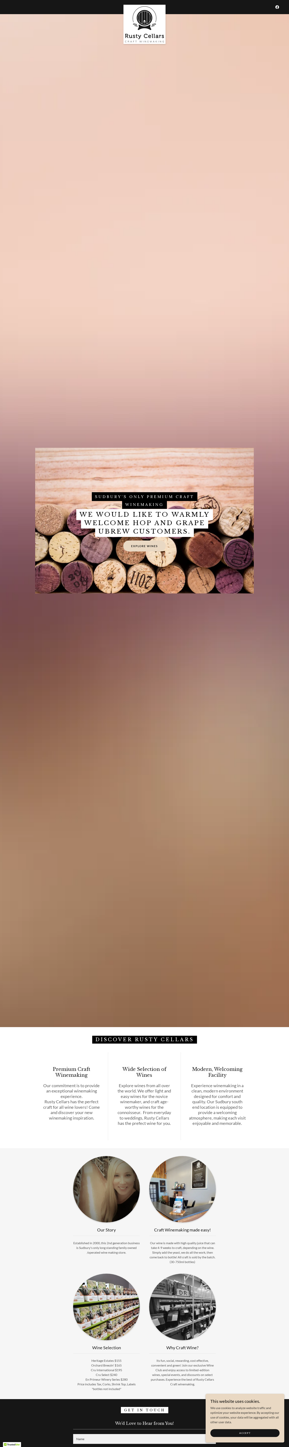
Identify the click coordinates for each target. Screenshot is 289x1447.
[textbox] (144, 1439)
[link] (144, 6)
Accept (244, 1432)
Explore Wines (144, 546)
